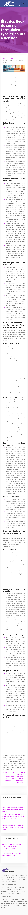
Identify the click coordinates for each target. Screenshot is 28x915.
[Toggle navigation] (23, 3)
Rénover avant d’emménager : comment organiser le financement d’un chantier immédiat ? (13, 809)
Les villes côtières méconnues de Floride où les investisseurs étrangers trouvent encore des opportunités (13, 816)
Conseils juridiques (9, 58)
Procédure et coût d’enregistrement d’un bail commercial (9, 776)
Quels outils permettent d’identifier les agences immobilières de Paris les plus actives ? (12, 827)
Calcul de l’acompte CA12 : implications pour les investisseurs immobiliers (19, 777)
